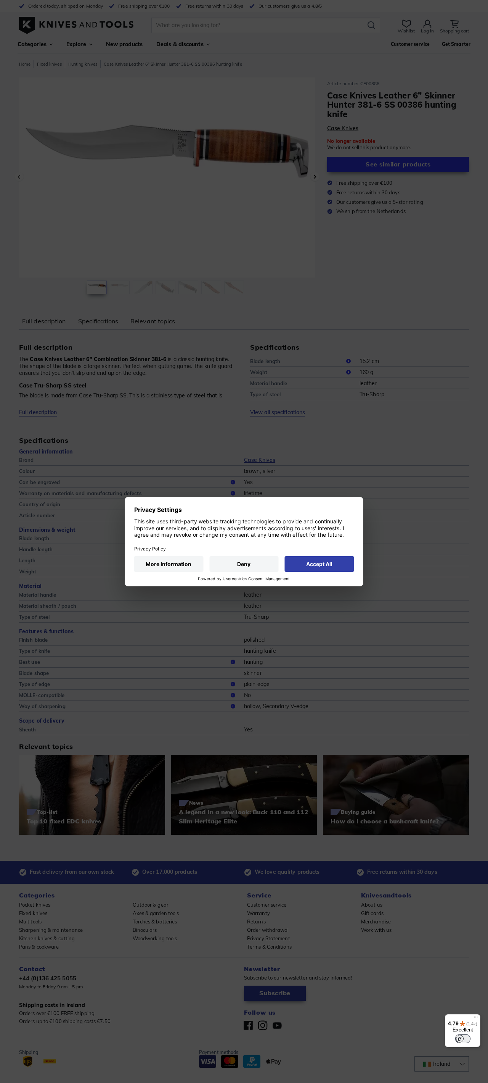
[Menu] (475, 1018)
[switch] (462, 1038)
